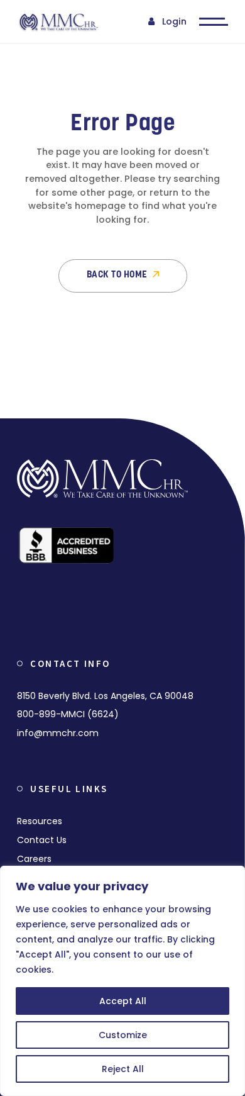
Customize (123, 1035)
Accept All (122, 1001)
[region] (122, 981)
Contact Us (42, 840)
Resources (39, 821)
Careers (34, 859)
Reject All (123, 1069)
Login (174, 21)
